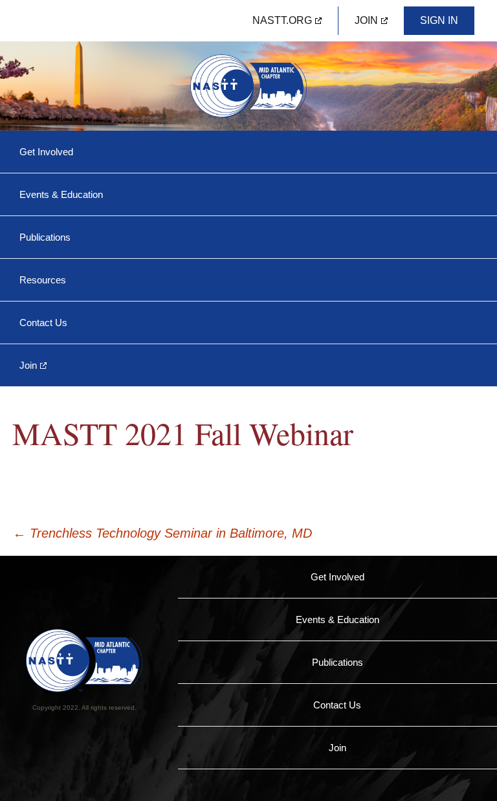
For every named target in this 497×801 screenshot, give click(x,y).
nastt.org (282, 20)
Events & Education (61, 194)
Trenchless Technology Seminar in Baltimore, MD (162, 533)
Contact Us (43, 322)
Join (366, 20)
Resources (42, 279)
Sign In (439, 20)
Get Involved (46, 151)
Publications (45, 237)
